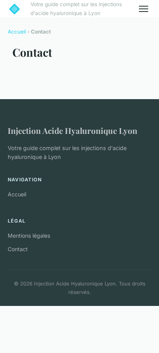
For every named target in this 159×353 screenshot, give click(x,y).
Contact (18, 249)
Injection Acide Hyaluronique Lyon (72, 130)
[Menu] (143, 9)
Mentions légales (29, 235)
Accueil (17, 32)
